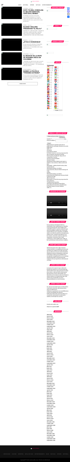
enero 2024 (49, 356)
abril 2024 (49, 351)
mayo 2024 (49, 349)
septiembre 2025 (51, 326)
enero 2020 (50, 420)
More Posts (23, 83)
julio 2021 (49, 391)
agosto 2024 (50, 344)
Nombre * (49, 139)
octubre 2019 (50, 423)
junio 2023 (49, 368)
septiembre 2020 (51, 406)
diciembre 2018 (50, 433)
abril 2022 (49, 376)
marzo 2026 (50, 316)
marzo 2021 (50, 398)
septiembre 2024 (51, 343)
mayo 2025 (49, 329)
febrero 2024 (50, 354)
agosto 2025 (50, 328)
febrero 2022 (50, 380)
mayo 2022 (49, 375)
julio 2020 (49, 410)
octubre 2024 (50, 341)
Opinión (32, 4)
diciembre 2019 (50, 422)
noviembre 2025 (51, 323)
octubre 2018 (50, 437)
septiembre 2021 (51, 388)
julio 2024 (49, 346)
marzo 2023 (50, 373)
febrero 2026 (50, 318)
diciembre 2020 (51, 401)
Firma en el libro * (51, 140)
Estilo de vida (29, 454)
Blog (47, 454)
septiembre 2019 (51, 425)
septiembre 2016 (51, 440)
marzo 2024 (50, 353)
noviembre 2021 (51, 385)
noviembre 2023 (51, 359)
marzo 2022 (50, 378)
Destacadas (6, 454)
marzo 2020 (50, 417)
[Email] (68, 14)
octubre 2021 (50, 386)
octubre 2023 (50, 361)
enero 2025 (49, 336)
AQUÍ (57, 306)
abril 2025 (49, 331)
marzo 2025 (50, 333)
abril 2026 (49, 314)
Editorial (25, 4)
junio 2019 (49, 428)
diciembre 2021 (50, 383)
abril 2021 (49, 396)
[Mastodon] (68, 11)
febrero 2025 (50, 334)
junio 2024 (49, 348)
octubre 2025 (50, 324)
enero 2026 (50, 319)
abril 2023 (49, 371)
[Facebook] (68, 8)
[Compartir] (68, 16)
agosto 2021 (50, 390)
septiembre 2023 (51, 363)
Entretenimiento (47, 4)
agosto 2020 (50, 408)
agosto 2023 (50, 365)
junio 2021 (49, 393)
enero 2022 (49, 381)
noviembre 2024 (51, 339)
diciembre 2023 (51, 358)
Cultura (14, 454)
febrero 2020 (50, 418)
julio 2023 (49, 366)
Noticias (38, 4)
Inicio (19, 4)
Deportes (20, 454)
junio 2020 (49, 411)
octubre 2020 (50, 405)
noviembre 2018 (51, 435)
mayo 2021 (49, 395)
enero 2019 (49, 432)
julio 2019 (49, 427)
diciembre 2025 (51, 321)
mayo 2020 (49, 413)
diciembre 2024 (51, 338)
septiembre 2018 (51, 438)
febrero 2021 (50, 400)
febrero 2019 (50, 430)
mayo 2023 (49, 370)
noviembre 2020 (51, 403)
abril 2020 (49, 415)
